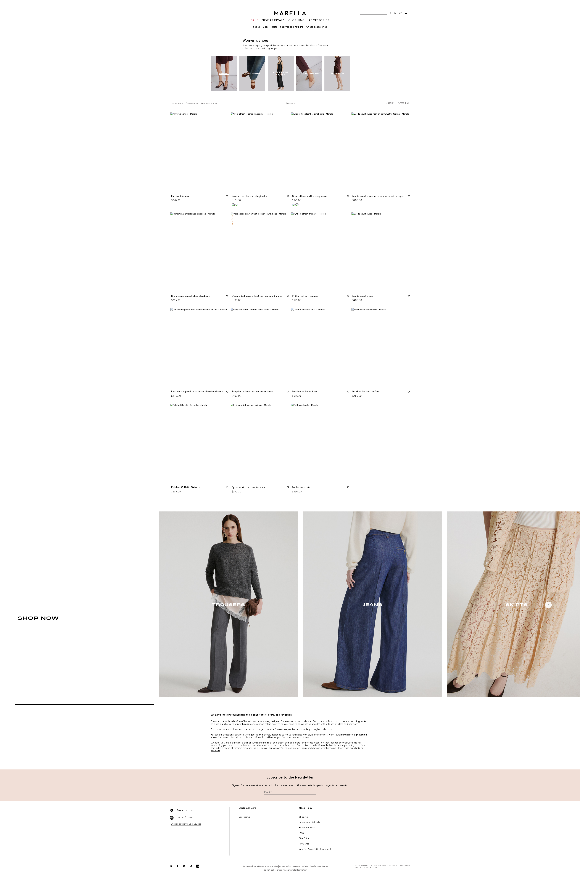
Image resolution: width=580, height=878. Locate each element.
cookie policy (285, 866)
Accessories (192, 103)
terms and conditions (253, 866)
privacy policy (271, 866)
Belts (274, 27)
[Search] (389, 13)
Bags (265, 27)
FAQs (301, 833)
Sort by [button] (390, 103)
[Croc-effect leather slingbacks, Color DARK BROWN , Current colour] (297, 205)
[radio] (224, 73)
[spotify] (184, 866)
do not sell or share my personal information (285, 870)
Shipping (303, 817)
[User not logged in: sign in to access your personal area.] (394, 13)
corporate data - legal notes (307, 866)
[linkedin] (197, 866)
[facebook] (177, 866)
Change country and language (186, 824)
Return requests (307, 828)
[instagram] (170, 866)
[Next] (548, 604)
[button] (404, 103)
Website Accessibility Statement (315, 849)
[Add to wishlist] (227, 197)
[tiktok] (191, 866)
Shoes (256, 27)
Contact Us (244, 817)
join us (325, 866)
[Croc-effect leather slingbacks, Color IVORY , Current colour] (233, 205)
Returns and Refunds (309, 822)
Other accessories (316, 27)
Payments (304, 844)
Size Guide (304, 838)
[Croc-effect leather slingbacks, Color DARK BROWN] (236, 205)
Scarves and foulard (291, 27)
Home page (177, 103)
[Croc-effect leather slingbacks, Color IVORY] (293, 205)
